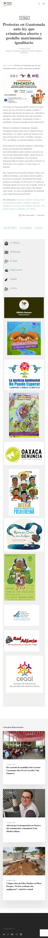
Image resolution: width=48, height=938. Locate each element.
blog (10, 65)
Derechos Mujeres (35, 51)
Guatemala (24, 52)
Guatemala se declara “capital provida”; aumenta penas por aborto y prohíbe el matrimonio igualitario (24, 202)
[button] (44, 4)
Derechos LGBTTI (20, 51)
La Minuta (24, 18)
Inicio (5, 65)
